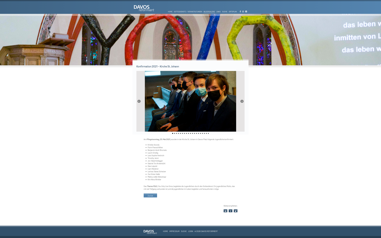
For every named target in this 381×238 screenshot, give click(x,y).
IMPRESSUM (174, 231)
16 (202, 133)
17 (204, 133)
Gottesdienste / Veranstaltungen (188, 12)
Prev (139, 101)
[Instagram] (243, 11)
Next (242, 101)
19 (208, 133)
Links (218, 12)
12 (194, 133)
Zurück (150, 196)
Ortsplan (233, 12)
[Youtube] (246, 11)
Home (170, 12)
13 (196, 133)
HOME (165, 231)
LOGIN (190, 231)
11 (192, 133)
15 (200, 133)
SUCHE (184, 231)
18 (206, 133)
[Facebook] (240, 11)
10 (190, 133)
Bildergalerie (209, 12)
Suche (224, 12)
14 (198, 133)
